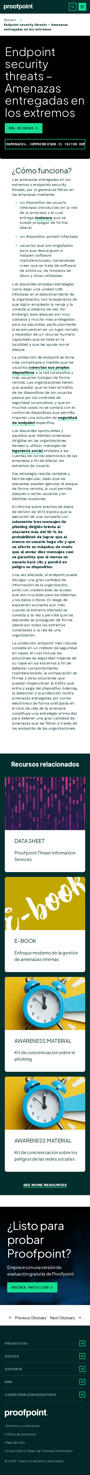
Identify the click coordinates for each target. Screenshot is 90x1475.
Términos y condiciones (22, 1426)
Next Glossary (62, 1317)
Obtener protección (30, 1287)
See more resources (45, 1185)
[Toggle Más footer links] (82, 1382)
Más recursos (21, 128)
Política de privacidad (20, 1434)
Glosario (10, 20)
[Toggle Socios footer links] (82, 1356)
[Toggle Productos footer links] (82, 1343)
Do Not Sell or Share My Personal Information (39, 1451)
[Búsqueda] (73, 7)
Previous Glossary (31, 1317)
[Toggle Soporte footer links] (82, 1369)
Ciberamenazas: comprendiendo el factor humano (45, 144)
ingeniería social (27, 450)
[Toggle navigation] (82, 7)
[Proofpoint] (19, 7)
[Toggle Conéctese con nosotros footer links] (82, 1394)
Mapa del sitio (15, 1442)
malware (43, 217)
